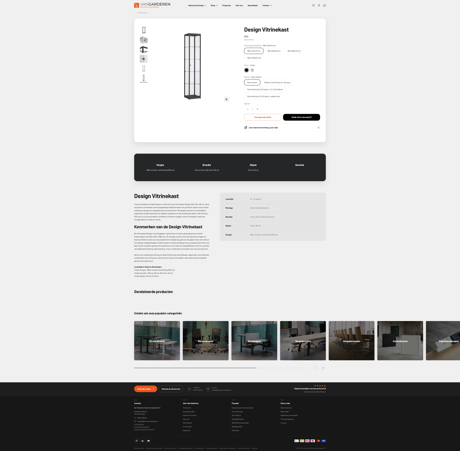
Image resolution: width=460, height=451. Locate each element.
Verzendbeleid (199, 448)
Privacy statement (287, 419)
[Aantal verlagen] (247, 109)
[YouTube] (148, 440)
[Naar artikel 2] (144, 40)
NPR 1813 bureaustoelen (240, 423)
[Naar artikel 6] (144, 78)
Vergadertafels (237, 427)
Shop (213, 5)
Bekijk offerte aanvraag (301, 117)
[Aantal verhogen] (257, 109)
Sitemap (254, 448)
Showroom (187, 408)
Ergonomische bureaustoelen (242, 408)
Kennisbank (253, 5)
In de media (187, 427)
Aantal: (247, 103)
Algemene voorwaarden (289, 415)
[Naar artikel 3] (144, 49)
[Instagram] (136, 440)
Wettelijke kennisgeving (227, 448)
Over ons (239, 5)
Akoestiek (235, 430)
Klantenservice (286, 408)
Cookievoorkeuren (243, 448)
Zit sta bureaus (237, 412)
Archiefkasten (142, 12)
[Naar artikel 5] (144, 68)
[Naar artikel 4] (144, 59)
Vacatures (186, 430)
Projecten (226, 5)
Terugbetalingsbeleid (185, 448)
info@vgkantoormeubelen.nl (147, 421)
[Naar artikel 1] (144, 30)
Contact (265, 5)
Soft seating (236, 415)
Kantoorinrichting (196, 5)
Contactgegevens (212, 448)
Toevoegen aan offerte (262, 117)
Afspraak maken (144, 389)
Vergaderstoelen (238, 419)
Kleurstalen (285, 412)
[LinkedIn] (142, 440)
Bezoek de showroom (171, 389)
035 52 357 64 (142, 418)
